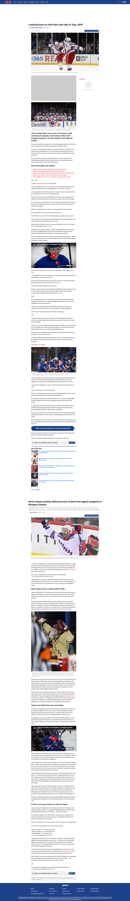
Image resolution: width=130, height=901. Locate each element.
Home (32, 489)
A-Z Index (51, 893)
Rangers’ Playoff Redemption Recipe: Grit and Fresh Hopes (48, 171)
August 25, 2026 (49, 576)
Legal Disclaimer (94, 891)
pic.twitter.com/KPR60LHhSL (58, 574)
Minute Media (24, 897)
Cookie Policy (80, 891)
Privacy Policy (53, 891)
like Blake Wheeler (69, 696)
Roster (37, 2)
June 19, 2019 (48, 835)
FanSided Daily (94, 888)
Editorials (38, 489)
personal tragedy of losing (68, 851)
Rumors (20, 2)
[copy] (39, 31)
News (15, 2)
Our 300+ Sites (81, 888)
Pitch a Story (34, 891)
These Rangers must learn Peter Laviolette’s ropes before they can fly (51, 177)
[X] (121, 1)
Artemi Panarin (40, 183)
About (32, 888)
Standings (31, 2)
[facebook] (118, 1)
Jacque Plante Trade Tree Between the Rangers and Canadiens (50, 175)
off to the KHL (72, 569)
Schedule (25, 2)
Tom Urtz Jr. (33, 512)
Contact (64, 888)
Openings (51, 888)
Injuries (42, 2)
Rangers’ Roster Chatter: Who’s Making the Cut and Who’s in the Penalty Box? (53, 173)
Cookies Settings (66, 893)
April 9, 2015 (51, 869)
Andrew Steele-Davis (36, 27)
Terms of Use (65, 891)
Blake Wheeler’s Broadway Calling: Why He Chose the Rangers (49, 169)
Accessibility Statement (37, 893)
